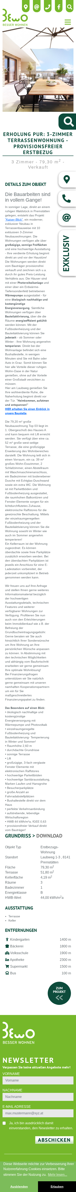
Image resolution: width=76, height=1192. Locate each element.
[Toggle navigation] (67, 22)
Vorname (11, 1074)
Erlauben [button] (57, 1186)
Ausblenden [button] (19, 1186)
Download (49, 835)
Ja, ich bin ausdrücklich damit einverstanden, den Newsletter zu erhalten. (41, 1125)
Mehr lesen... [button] (57, 1174)
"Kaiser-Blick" (14, 219)
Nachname (12, 1090)
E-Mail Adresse (17, 1106)
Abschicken (54, 1140)
